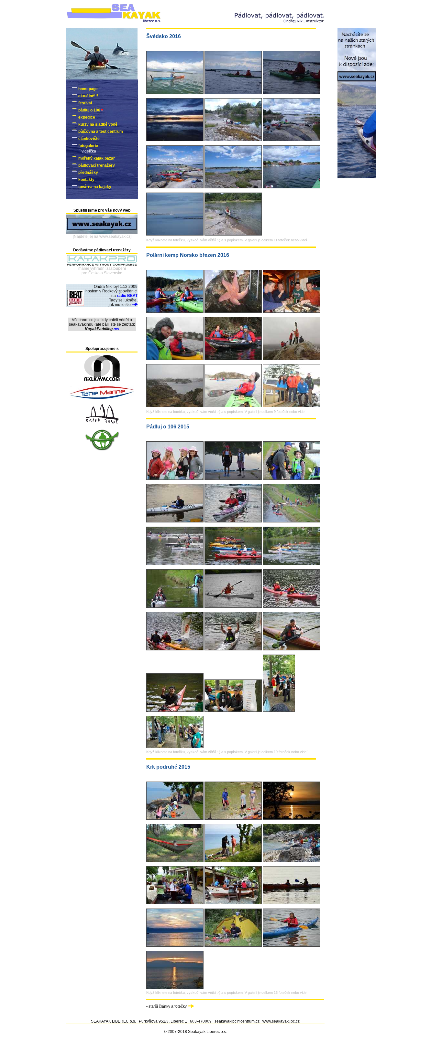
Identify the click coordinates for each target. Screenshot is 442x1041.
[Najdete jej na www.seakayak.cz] (102, 236)
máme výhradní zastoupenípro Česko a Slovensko (102, 270)
